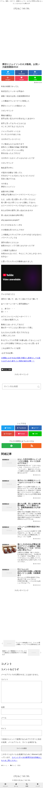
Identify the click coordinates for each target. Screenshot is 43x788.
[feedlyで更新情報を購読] (11, 445)
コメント (4, 679)
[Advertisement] (21, 37)
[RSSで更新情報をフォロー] (32, 445)
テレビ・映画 (7, 369)
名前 (3, 707)
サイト (3, 728)
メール (3, 718)
